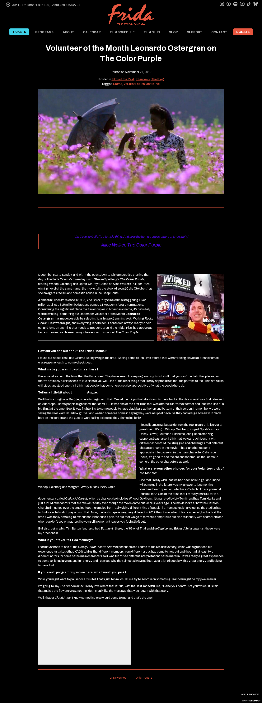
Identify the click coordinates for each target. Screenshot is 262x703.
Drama (117, 83)
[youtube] (242, 4)
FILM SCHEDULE (122, 32)
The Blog (157, 79)
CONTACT (219, 32)
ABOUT (68, 32)
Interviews (143, 79)
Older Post (142, 677)
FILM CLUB (152, 32)
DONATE (243, 31)
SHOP (173, 32)
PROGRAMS (44, 32)
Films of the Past (123, 79)
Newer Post (120, 677)
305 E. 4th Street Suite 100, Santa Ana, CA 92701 (46, 5)
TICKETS (19, 31)
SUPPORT (194, 32)
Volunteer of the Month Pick (142, 83)
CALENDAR (92, 32)
